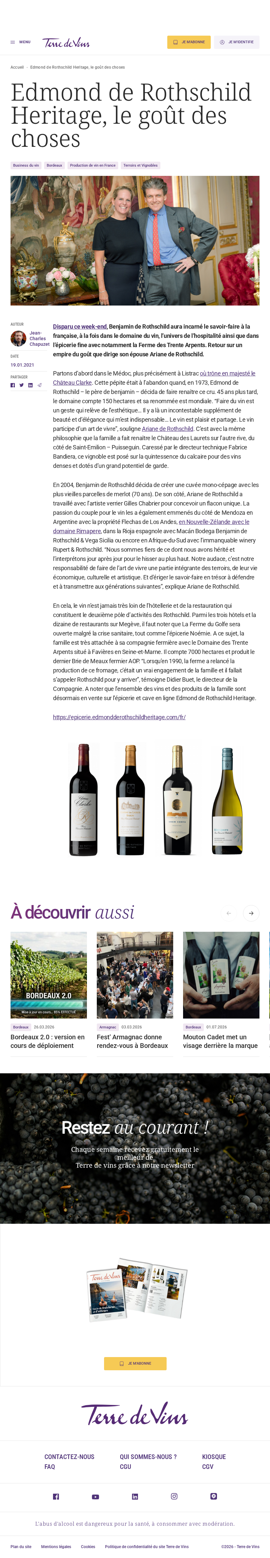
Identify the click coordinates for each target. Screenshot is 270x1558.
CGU (125, 1467)
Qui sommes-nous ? (148, 1457)
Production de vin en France (93, 165)
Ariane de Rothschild (167, 428)
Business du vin (26, 165)
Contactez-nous (69, 1457)
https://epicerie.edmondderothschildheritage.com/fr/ (119, 717)
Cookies (88, 1546)
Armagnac (107, 1027)
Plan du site (21, 1546)
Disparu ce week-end (80, 326)
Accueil (17, 67)
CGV (207, 1467)
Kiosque (214, 1457)
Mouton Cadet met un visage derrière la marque (220, 1041)
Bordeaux (54, 165)
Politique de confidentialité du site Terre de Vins (147, 1546)
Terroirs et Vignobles (140, 165)
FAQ (49, 1467)
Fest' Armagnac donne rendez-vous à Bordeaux (132, 1041)
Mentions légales (56, 1546)
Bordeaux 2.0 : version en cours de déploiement (48, 1041)
